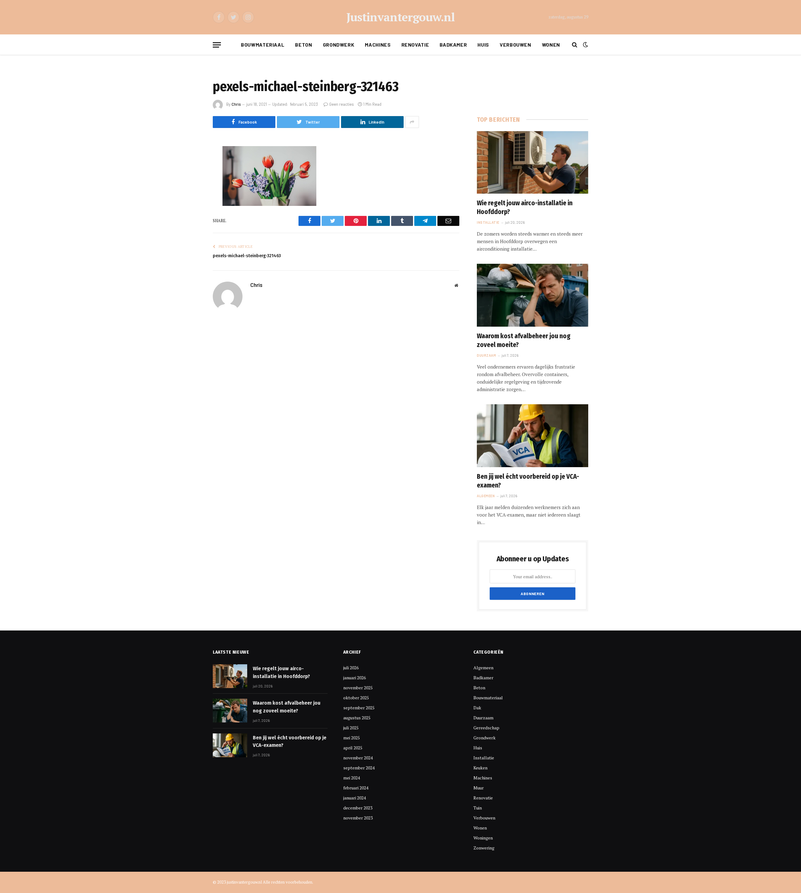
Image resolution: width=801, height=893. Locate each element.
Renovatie (415, 45)
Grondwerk (339, 45)
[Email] (191, 230)
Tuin (477, 808)
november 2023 (358, 818)
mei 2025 (351, 738)
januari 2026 (354, 678)
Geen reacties (341, 104)
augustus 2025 (356, 718)
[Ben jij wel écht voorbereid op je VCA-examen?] (532, 435)
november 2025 (358, 688)
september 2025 (359, 708)
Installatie (488, 222)
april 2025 (352, 748)
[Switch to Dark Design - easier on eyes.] (584, 45)
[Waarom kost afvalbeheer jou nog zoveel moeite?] (532, 295)
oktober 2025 (356, 698)
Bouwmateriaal (262, 45)
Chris (236, 104)
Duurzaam (486, 355)
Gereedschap (486, 728)
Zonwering (483, 848)
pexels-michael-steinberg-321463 (247, 255)
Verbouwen (515, 45)
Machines (377, 45)
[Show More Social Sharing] (412, 122)
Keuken (480, 768)
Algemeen (486, 496)
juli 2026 (351, 668)
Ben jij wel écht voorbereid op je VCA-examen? (528, 481)
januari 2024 (354, 798)
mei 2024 (351, 778)
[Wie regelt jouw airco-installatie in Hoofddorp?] (532, 162)
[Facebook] (191, 167)
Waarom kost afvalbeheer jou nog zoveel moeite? (523, 340)
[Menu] (217, 45)
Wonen (551, 45)
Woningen (483, 838)
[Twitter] (191, 182)
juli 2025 (351, 728)
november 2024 (358, 758)
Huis (483, 45)
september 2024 (359, 768)
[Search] (575, 45)
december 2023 (357, 808)
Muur (478, 788)
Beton (303, 45)
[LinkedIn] (191, 198)
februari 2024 (355, 788)
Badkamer (453, 45)
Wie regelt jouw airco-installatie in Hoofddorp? (525, 207)
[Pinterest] (191, 214)
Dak (477, 708)
